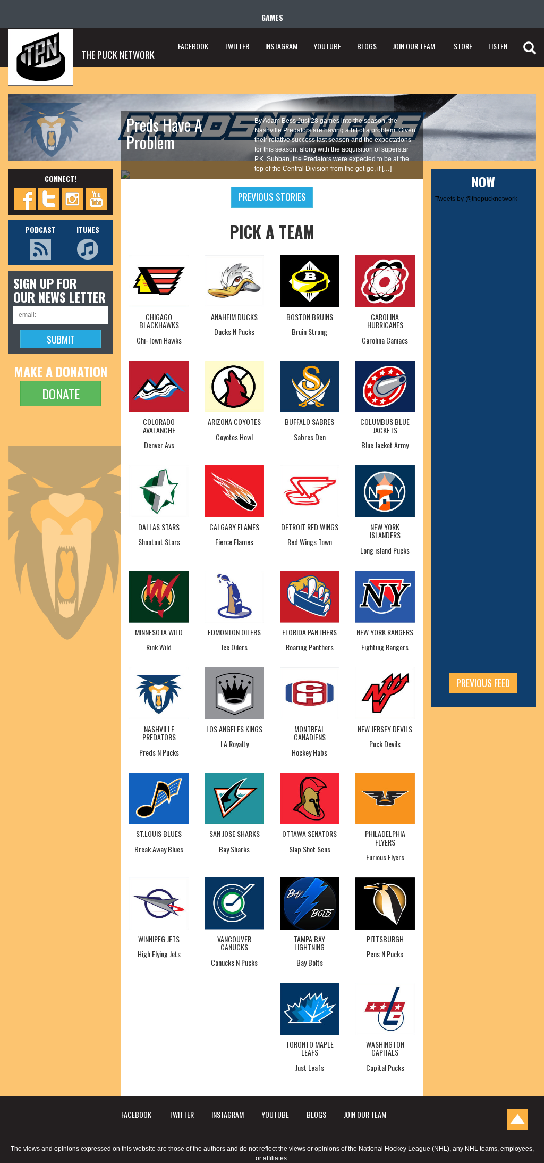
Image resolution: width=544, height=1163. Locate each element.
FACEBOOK (193, 46)
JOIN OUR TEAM (414, 46)
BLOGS (367, 46)
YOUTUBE (327, 46)
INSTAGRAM (281, 46)
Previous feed (483, 683)
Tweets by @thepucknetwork (476, 199)
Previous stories (272, 197)
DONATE (61, 393)
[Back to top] (517, 1120)
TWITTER (236, 46)
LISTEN (497, 46)
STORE (463, 46)
